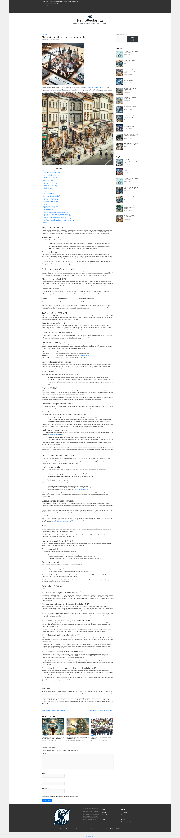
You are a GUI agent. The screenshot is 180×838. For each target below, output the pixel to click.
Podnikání (98, 28)
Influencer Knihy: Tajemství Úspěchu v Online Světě (101, 710)
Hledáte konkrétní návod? (121, 34)
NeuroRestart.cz (90, 20)
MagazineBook (113, 828)
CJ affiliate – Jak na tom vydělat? (52, 3)
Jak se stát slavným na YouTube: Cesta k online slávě (131, 79)
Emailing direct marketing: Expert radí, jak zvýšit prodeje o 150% (65, 1)
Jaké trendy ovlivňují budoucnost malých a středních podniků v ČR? (59, 220)
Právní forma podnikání (49, 207)
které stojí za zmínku (54, 434)
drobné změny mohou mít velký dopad (62, 521)
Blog (122, 814)
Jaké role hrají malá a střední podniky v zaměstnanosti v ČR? (57, 215)
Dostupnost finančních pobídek (51, 185)
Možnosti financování (49, 193)
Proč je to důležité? (48, 190)
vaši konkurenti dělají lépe (82, 489)
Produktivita (91, 28)
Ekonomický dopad (48, 174)
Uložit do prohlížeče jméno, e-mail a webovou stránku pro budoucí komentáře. (60, 796)
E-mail (43, 780)
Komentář (44, 753)
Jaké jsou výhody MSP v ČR (49, 180)
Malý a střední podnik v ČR (49, 170)
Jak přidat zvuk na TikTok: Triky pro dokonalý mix (130, 107)
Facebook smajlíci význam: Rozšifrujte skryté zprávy (130, 98)
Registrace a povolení (49, 209)
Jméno (44, 773)
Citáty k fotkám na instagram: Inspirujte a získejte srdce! (55, 710)
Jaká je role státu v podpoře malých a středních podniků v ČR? (58, 219)
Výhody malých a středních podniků (52, 172)
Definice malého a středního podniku (51, 175)
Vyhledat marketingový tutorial (132, 39)
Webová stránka (45, 788)
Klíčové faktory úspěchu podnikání (50, 201)
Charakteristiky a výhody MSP (51, 177)
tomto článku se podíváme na (94, 87)
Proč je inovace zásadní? (49, 198)
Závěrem (45, 222)
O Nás (103, 28)
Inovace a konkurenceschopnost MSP (51, 196)
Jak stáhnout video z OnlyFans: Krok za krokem (55, 5)
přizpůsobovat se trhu (84, 355)
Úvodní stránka (124, 812)
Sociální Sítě (83, 28)
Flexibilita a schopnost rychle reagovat (52, 183)
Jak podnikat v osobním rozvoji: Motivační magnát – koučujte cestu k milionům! (53, 737)
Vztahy (45, 204)
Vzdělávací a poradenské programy (52, 195)
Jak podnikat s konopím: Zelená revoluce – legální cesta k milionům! (131, 207)
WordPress (68, 828)
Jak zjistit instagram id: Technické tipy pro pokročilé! (130, 116)
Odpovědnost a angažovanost (50, 182)
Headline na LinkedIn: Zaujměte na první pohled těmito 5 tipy (131, 144)
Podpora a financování (49, 178)
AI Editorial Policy (90, 836)
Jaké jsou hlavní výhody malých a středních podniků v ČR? (57, 214)
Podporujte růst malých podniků (50, 186)
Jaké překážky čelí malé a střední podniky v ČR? (55, 217)
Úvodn (70, 28)
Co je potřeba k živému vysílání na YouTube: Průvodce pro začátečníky (131, 135)
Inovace (46, 203)
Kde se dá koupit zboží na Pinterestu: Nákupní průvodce (56, 10)
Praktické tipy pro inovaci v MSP (51, 199)
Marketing (76, 28)
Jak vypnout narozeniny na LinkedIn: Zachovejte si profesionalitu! (130, 89)
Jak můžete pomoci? (48, 188)
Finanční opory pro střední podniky (50, 191)
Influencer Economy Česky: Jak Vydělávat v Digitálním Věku (57, 7)
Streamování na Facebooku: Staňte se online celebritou (130, 125)
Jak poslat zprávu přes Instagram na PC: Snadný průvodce (129, 71)
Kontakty (110, 28)
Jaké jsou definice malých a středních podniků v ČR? (56, 212)
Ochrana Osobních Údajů (126, 821)
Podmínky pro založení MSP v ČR (50, 206)
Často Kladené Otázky (48, 211)
